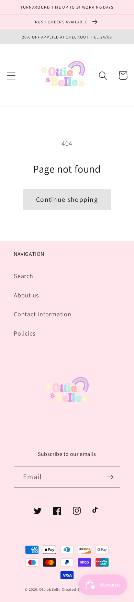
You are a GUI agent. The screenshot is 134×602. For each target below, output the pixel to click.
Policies (25, 333)
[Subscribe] (110, 477)
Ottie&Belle (49, 589)
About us (26, 295)
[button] (11, 75)
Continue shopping (67, 199)
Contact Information (42, 314)
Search (23, 276)
